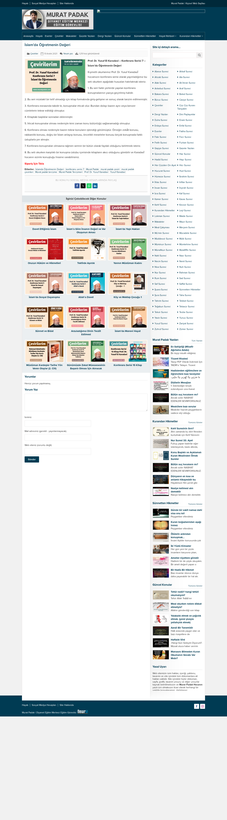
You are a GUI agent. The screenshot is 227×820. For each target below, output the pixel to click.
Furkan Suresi (186, 142)
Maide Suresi (186, 216)
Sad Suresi (184, 278)
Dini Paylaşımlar (187, 114)
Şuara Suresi (161, 289)
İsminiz (28, 417)
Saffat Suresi (185, 284)
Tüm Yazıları (197, 341)
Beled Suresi (185, 94)
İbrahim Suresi (186, 176)
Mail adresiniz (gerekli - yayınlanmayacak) (45, 431)
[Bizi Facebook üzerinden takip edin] (196, 706)
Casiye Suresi (186, 99)
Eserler (158, 131)
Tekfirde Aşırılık (86, 263)
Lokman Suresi (162, 216)
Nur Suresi (160, 272)
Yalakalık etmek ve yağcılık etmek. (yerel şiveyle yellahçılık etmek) (186, 619)
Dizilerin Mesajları (181, 382)
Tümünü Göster (195, 422)
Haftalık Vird (178, 639)
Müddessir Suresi (163, 238)
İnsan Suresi (161, 187)
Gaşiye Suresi (162, 148)
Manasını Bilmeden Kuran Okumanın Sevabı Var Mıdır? (185, 655)
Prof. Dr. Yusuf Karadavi (96, 172)
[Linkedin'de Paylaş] (95, 185)
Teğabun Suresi (162, 306)
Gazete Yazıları (186, 148)
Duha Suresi (161, 120)
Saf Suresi (160, 284)
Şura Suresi (160, 295)
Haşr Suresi (185, 159)
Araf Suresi (185, 88)
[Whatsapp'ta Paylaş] (89, 185)
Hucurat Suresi (162, 171)
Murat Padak (92, 169)
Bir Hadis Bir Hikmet (182, 569)
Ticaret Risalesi (179, 358)
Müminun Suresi (163, 244)
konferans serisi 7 (75, 169)
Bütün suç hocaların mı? (184, 394)
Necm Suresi (161, 261)
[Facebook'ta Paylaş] (77, 185)
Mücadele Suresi (187, 233)
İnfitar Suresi (185, 182)
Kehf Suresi (160, 204)
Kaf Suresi (184, 193)
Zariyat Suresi (186, 323)
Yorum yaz (68, 53)
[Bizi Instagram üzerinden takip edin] (202, 706)
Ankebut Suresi (162, 88)
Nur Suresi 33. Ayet (182, 440)
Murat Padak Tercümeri (70, 172)
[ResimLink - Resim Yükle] (82, 712)
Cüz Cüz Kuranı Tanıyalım (186, 107)
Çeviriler (34, 53)
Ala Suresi (184, 77)
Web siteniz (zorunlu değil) (38, 445)
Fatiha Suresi (186, 131)
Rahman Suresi (187, 272)
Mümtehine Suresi (188, 244)
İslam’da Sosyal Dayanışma (44, 297)
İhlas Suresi (160, 182)
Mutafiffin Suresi (187, 250)
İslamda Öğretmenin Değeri (50, 169)
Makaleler (159, 221)
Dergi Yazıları (161, 114)
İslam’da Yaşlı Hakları (128, 229)
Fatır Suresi (160, 137)
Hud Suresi (185, 171)
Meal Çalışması (162, 227)
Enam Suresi (185, 120)
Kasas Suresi (185, 199)
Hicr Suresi (185, 165)
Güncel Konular (162, 154)
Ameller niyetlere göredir (185, 557)
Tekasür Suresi (186, 306)
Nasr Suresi (185, 255)
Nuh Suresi (185, 267)
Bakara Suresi (162, 94)
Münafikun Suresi (163, 250)
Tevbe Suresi (186, 312)
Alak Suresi (160, 82)
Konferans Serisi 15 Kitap (128, 365)
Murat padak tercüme (46, 172)
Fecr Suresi (185, 137)
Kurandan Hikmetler (165, 210)
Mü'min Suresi (162, 233)
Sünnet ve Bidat (44, 331)
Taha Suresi (185, 295)
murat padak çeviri (110, 169)
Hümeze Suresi (162, 176)
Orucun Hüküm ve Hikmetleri (44, 263)
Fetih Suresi (161, 142)
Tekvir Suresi (161, 312)
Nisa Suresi (160, 267)
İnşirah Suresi (186, 187)
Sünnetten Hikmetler (189, 289)
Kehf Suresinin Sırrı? (182, 428)
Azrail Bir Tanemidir (182, 627)
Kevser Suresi (186, 204)
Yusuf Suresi (161, 323)
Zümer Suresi (186, 329)
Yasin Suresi (161, 317)
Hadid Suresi (161, 159)
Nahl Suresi (160, 255)
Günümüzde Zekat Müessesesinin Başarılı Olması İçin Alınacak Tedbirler (86, 368)
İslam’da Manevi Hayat (128, 331)
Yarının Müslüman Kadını (128, 263)
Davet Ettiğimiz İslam (44, 229)
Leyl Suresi (185, 210)
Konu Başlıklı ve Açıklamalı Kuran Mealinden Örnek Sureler (186, 456)
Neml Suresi (185, 261)
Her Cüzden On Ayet (165, 165)
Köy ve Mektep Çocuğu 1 (128, 297)
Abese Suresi (161, 71)
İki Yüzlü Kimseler (181, 545)
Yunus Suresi (186, 317)
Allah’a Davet (86, 297)
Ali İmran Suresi (187, 82)
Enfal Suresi (185, 125)
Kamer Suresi (161, 199)
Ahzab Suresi (161, 77)
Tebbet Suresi (186, 300)
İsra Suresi (160, 193)
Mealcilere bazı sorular (183, 406)
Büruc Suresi (161, 99)
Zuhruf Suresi (162, 329)
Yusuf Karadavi (117, 172)
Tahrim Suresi (162, 300)
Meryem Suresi (187, 227)
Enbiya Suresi (162, 125)
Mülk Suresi (185, 238)
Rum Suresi (160, 278)
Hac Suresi (184, 154)
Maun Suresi (185, 221)
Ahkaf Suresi (185, 71)
